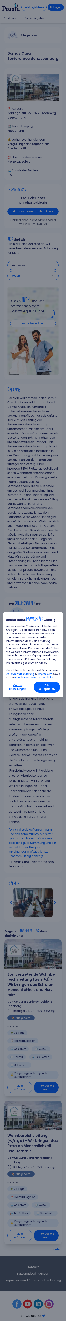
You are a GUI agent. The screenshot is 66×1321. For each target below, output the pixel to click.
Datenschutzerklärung (20, 674)
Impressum (45, 674)
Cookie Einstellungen (17, 687)
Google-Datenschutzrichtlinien (34, 677)
